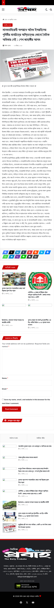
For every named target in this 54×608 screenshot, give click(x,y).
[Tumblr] (22, 252)
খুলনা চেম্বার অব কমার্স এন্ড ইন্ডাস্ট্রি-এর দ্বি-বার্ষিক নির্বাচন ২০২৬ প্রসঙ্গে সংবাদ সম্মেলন (39, 322)
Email (5, 389)
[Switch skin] (46, 10)
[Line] (22, 257)
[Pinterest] (28, 252)
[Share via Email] (28, 257)
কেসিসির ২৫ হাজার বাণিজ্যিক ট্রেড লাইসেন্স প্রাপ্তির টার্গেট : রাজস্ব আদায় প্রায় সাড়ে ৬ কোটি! (39, 294)
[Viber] (16, 257)
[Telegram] (10, 257)
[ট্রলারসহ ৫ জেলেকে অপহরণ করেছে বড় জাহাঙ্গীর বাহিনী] (14, 310)
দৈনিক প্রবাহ (8, 45)
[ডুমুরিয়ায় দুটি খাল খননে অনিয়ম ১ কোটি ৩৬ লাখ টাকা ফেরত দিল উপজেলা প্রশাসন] (9, 528)
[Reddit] (34, 252)
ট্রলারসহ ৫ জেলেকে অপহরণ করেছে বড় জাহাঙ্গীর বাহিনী (33, 502)
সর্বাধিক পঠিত (41, 438)
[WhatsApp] (4, 257)
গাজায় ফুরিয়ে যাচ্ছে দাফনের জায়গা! (28, 457)
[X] (10, 252)
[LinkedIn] (16, 252)
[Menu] (3, 10)
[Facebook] (4, 252)
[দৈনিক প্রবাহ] (27, 9)
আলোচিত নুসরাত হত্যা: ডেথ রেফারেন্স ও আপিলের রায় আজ (34, 446)
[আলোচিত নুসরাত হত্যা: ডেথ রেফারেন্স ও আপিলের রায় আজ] (9, 449)
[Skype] (40, 252)
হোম (5, 19)
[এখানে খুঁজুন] (51, 10)
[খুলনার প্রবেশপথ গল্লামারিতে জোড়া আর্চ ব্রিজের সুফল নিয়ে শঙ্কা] (14, 279)
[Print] (34, 257)
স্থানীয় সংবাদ (12, 19)
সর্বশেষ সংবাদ (14, 438)
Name (5, 378)
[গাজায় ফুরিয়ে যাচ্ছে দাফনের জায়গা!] (9, 460)
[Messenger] (46, 252)
